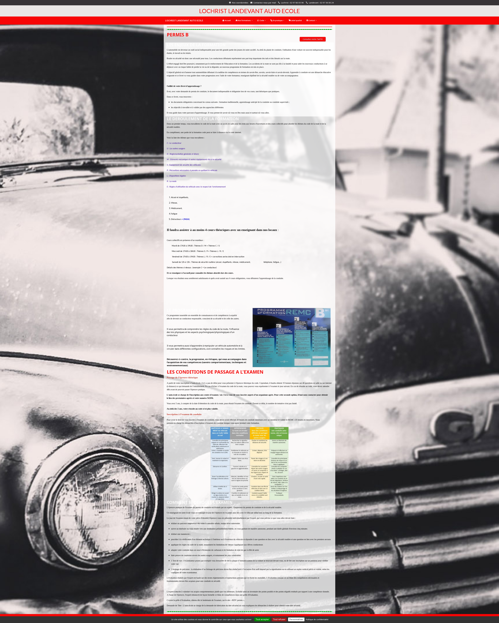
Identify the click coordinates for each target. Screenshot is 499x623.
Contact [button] (311, 20)
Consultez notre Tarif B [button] (313, 39)
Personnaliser (296, 619)
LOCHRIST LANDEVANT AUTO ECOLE (184, 20)
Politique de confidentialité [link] (317, 619)
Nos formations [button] (244, 20)
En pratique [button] (278, 20)
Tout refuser (279, 619)
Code (261, 20)
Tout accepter (262, 619)
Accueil (227, 20)
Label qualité (296, 20)
